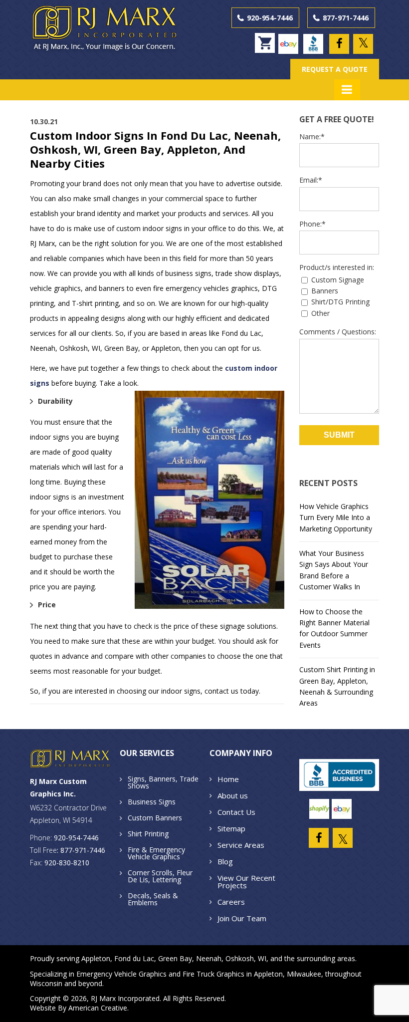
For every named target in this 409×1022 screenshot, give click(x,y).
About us (232, 795)
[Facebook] (339, 44)
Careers (231, 902)
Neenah (208, 958)
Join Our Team (241, 918)
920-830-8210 (66, 862)
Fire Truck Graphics (213, 974)
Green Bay (175, 958)
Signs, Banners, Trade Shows (163, 782)
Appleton (95, 958)
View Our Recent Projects (246, 881)
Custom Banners (155, 817)
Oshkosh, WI (245, 958)
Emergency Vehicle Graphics (121, 974)
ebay (290, 39)
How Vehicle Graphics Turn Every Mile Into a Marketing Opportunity (335, 517)
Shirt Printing (148, 833)
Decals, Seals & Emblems (153, 899)
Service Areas (240, 845)
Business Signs (152, 801)
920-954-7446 (270, 17)
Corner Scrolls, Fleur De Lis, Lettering (160, 876)
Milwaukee (304, 974)
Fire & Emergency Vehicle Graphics (156, 853)
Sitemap (231, 828)
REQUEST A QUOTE (335, 69)
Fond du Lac (134, 958)
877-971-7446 (346, 17)
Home (228, 779)
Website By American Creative (78, 1008)
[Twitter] (363, 44)
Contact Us (236, 812)
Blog (225, 861)
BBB (315, 39)
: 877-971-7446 (81, 850)
